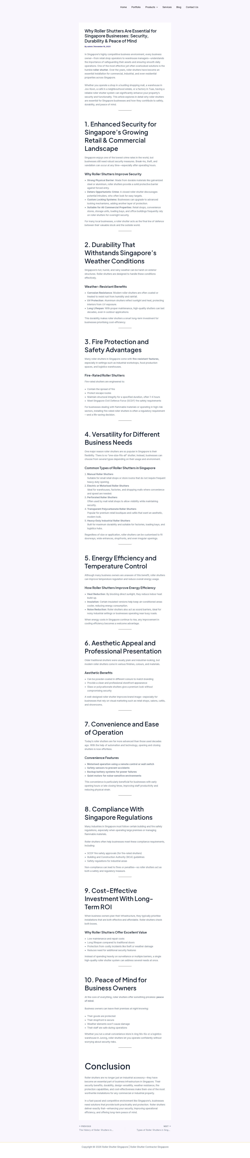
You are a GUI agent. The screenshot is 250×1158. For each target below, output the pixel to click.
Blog (178, 7)
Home (123, 7)
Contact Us (192, 7)
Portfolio (136, 7)
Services (167, 7)
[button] (156, 7)
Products (150, 7)
